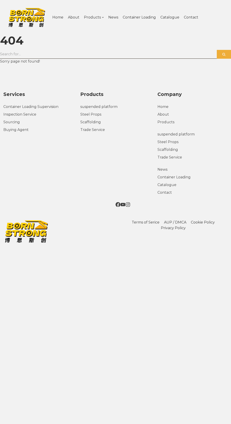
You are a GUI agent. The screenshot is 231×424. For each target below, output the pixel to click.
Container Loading (139, 17)
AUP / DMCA (175, 222)
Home (57, 17)
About (73, 17)
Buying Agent (16, 130)
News (113, 17)
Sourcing (11, 122)
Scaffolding (90, 122)
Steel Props (90, 114)
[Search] (224, 54)
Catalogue (169, 17)
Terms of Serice (145, 222)
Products (165, 122)
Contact (191, 17)
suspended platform (99, 107)
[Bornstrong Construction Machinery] (26, 17)
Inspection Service (19, 114)
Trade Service (92, 130)
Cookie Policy (203, 222)
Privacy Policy (173, 228)
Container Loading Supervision (30, 107)
